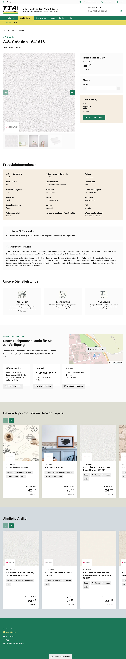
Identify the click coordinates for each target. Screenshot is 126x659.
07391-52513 (47, 373)
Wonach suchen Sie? (95, 7)
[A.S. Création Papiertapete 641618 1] (39, 92)
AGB (7, 640)
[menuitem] (10, 18)
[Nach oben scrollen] (74, 656)
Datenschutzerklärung (15, 643)
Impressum (10, 636)
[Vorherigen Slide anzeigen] (5, 92)
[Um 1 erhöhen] (118, 88)
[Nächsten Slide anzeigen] (72, 92)
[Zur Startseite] (10, 9)
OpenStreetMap (116, 362)
